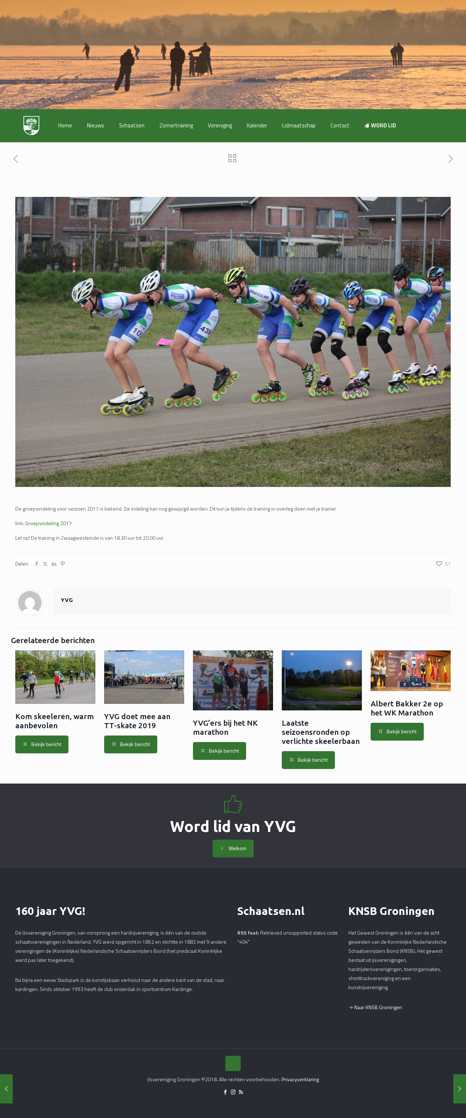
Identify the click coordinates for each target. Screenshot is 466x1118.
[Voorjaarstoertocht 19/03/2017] (6, 1088)
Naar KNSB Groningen (378, 1007)
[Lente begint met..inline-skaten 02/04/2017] (459, 1088)
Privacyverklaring (300, 1079)
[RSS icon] (241, 1092)
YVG (67, 600)
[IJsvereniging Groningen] (31, 125)
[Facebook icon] (225, 1092)
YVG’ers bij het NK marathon (225, 727)
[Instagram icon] (233, 1092)
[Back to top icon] (233, 1063)
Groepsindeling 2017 (48, 523)
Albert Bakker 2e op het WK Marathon (407, 708)
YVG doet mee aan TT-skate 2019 (137, 721)
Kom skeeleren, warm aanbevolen (54, 721)
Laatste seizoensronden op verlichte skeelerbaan (321, 731)
